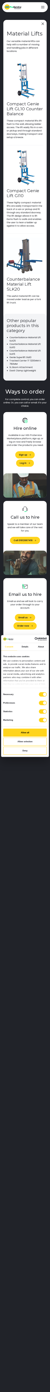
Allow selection (25, 741)
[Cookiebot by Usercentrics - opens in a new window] (35, 639)
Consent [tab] (9, 646)
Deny (25, 750)
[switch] (43, 703)
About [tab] (41, 646)
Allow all (25, 732)
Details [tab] (25, 646)
